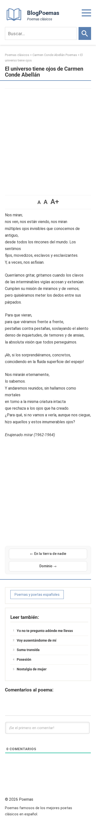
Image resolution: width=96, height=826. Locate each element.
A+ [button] (54, 202)
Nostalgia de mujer (32, 669)
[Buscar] (85, 33)
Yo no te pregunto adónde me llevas (45, 631)
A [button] (39, 202)
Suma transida (28, 650)
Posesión (24, 659)
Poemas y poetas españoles (37, 595)
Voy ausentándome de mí (36, 640)
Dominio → (48, 566)
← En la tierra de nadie (48, 554)
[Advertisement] (48, 139)
